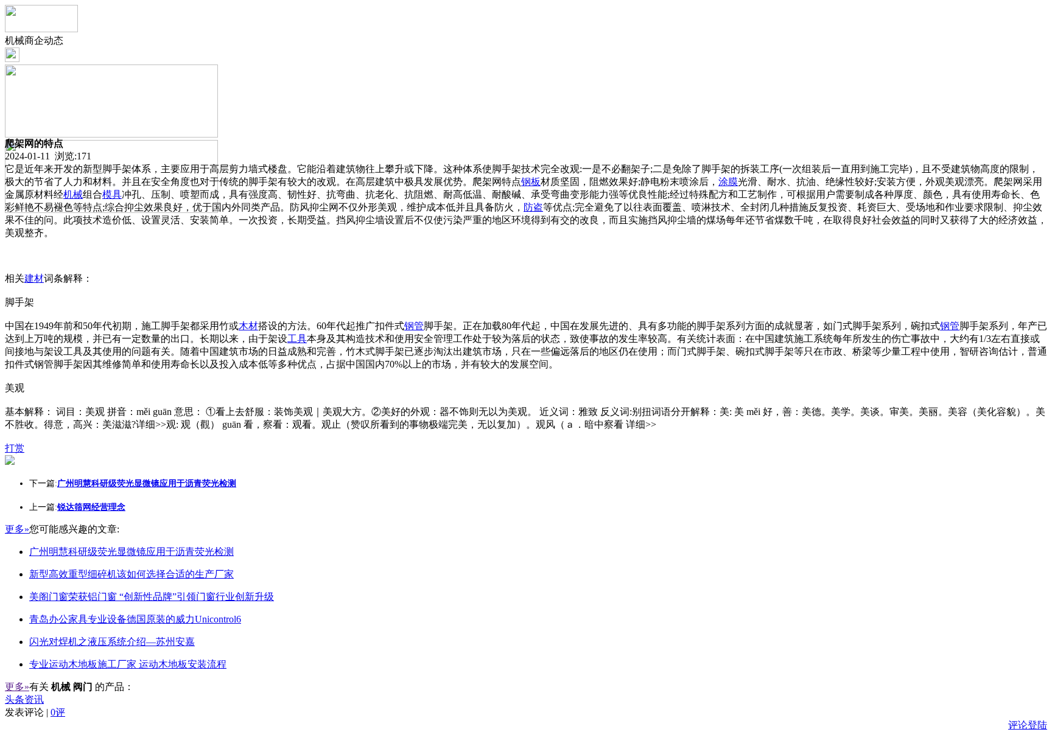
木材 (248, 326)
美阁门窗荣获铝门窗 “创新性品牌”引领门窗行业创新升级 (151, 596)
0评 (58, 712)
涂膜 (728, 181)
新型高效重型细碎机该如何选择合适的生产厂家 (131, 574)
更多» (17, 529)
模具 (112, 194)
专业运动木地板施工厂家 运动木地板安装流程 (127, 664)
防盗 (533, 207)
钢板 (531, 181)
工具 (297, 338)
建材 (34, 278)
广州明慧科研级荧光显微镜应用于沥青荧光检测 (131, 551)
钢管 (414, 326)
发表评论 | (35, 712)
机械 (73, 194)
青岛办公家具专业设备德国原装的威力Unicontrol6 (135, 619)
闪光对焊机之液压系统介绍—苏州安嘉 (112, 641)
